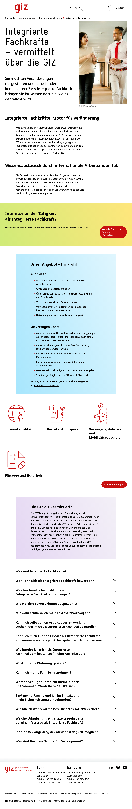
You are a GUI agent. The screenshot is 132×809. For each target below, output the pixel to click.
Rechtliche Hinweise (47, 793)
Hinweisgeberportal (71, 793)
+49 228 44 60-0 (53, 779)
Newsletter (91, 793)
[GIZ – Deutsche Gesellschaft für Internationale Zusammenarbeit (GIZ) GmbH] (21, 8)
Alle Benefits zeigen (114, 484)
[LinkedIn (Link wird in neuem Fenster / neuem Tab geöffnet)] (111, 768)
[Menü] (7, 7)
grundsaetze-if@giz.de (46, 384)
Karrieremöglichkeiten (50, 18)
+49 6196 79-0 (82, 779)
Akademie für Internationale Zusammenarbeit (62, 800)
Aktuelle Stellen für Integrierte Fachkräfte (113, 233)
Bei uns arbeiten (27, 18)
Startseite (10, 18)
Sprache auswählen (121, 7)
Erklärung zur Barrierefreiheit (20, 800)
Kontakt (104, 793)
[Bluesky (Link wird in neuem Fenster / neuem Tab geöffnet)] (118, 768)
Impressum (11, 793)
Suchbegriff (74, 7)
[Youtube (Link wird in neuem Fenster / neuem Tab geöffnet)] (125, 768)
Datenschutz (26, 793)
